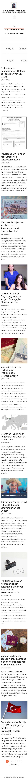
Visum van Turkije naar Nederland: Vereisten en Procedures (13, 436)
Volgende (14, 764)
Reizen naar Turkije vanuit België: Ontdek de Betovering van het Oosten (14, 506)
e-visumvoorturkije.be (14, 11)
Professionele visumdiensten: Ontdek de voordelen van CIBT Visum (13, 72)
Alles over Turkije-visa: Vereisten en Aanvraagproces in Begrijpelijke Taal (12, 226)
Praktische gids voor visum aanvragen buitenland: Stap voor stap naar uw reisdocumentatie (12, 586)
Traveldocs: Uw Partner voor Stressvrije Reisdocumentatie (13, 156)
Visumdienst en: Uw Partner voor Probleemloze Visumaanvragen (11, 371)
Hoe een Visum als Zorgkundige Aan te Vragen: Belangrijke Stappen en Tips (11, 298)
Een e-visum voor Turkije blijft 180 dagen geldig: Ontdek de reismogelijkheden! (13, 726)
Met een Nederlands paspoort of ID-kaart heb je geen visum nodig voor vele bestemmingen (13, 660)
